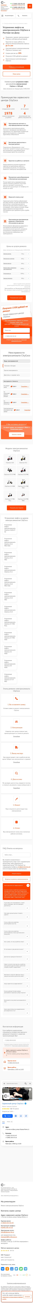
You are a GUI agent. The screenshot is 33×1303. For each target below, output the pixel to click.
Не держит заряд (6, 386)
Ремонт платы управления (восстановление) (9, 268)
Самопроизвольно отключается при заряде (8, 410)
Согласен (27, 1296)
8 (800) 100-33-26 (7, 1227)
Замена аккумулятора (8, 258)
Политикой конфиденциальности (20, 1045)
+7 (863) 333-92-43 (18, 4)
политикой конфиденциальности (19, 340)
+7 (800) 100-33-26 (18, 7)
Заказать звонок (16, 434)
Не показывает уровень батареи (7, 394)
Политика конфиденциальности (16, 1283)
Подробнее (16, 736)
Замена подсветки (7, 278)
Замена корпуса (7, 263)
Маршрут (9, 1116)
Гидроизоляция (7, 273)
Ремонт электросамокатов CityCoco (12, 1205)
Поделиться (2, 1269)
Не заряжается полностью (7, 402)
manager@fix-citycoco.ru (9, 1237)
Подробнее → (25, 386)
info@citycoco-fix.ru (7, 1232)
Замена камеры (7, 253)
